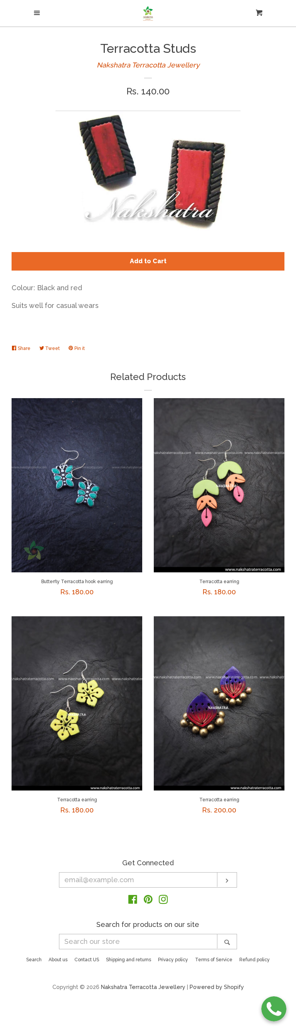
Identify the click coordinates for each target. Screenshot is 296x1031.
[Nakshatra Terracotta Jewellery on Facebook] (133, 900)
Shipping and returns (128, 959)
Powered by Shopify (217, 987)
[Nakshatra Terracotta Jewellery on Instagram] (163, 900)
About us (58, 959)
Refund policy (254, 959)
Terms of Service (213, 959)
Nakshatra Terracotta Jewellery (148, 65)
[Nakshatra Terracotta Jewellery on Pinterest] (148, 900)
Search (34, 959)
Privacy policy (173, 959)
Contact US (86, 959)
